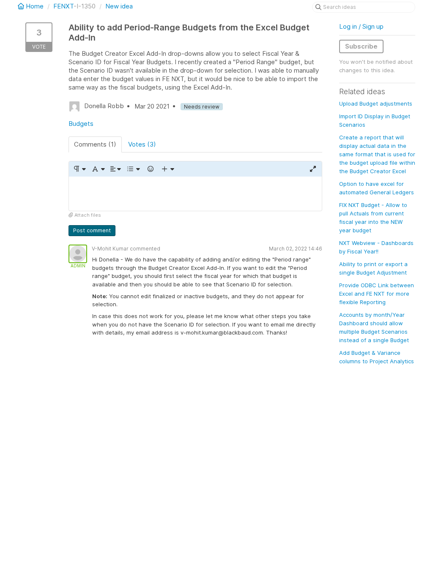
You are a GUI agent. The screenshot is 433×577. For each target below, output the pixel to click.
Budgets (81, 124)
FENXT (63, 6)
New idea (119, 6)
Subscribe (361, 46)
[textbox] (195, 193)
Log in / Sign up (361, 26)
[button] (79, 169)
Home (34, 6)
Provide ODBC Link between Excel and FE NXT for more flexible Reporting (376, 293)
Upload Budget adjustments (375, 103)
